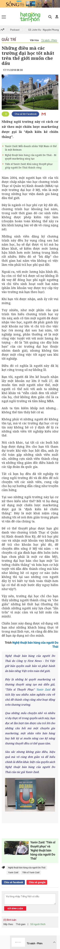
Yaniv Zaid (43, 689)
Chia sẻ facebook (13, 882)
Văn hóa (34, 40)
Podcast (15, 29)
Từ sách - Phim (49, 40)
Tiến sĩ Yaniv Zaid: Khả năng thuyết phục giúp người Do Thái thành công (29, 165)
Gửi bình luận (15, 908)
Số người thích (38, 924)
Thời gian (21, 924)
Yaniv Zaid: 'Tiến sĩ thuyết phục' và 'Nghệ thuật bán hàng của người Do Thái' (42, 850)
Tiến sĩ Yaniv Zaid (30, 872)
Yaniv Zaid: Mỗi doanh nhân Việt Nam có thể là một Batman (30, 147)
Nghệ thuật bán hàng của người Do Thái (26, 867)
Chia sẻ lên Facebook (25, 114)
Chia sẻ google (37, 882)
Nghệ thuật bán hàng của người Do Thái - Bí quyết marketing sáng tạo (30, 156)
